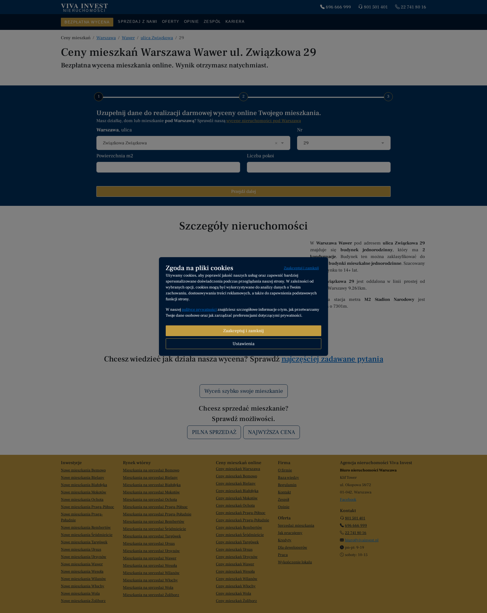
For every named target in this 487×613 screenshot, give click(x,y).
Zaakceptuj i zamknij (301, 268)
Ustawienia (243, 344)
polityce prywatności (199, 309)
